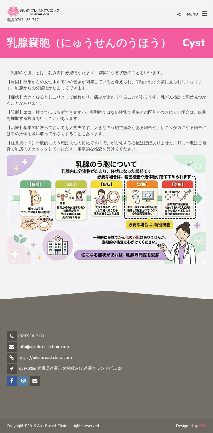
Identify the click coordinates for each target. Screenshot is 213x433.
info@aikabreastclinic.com (43, 346)
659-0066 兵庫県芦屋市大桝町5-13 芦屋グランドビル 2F (70, 368)
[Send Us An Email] (35, 381)
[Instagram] (23, 381)
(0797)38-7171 (31, 335)
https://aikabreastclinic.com (45, 357)
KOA (202, 426)
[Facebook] (12, 381)
